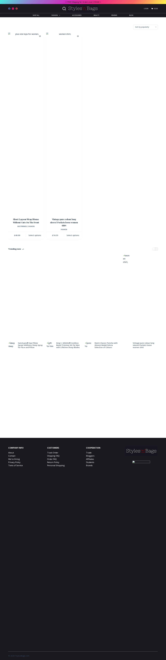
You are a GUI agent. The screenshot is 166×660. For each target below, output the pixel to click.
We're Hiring (14, 459)
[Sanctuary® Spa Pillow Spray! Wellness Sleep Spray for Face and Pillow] (12, 345)
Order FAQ (52, 459)
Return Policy (53, 462)
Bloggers (90, 456)
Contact (11, 456)
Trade (89, 452)
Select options (35, 235)
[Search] (64, 8)
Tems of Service (15, 465)
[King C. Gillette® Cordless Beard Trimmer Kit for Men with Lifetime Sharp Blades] (50, 345)
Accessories (77, 15)
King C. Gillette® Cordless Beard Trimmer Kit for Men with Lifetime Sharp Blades (68, 345)
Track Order (52, 452)
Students (90, 462)
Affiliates (90, 459)
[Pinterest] (17, 9)
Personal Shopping (56, 465)
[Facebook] (9, 9)
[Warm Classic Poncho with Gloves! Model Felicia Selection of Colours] (88, 345)
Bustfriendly (22, 226)
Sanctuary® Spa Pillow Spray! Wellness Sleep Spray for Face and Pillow (30, 345)
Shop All (36, 15)
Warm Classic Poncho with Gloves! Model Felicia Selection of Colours (106, 345)
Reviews (114, 15)
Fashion (55, 15)
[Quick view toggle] (40, 36)
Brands (89, 465)
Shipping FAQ (53, 456)
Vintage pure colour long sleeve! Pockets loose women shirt (64, 222)
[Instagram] (13, 9)
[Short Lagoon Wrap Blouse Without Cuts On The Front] (26, 123)
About (11, 452)
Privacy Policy (14, 462)
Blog (131, 15)
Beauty (96, 15)
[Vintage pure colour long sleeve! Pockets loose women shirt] (64, 123)
